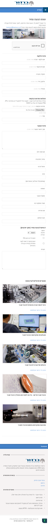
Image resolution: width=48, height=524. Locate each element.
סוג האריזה (41, 210)
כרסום (43, 483)
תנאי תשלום (41, 218)
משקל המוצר (41, 196)
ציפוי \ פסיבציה (40, 159)
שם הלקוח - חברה (39, 59)
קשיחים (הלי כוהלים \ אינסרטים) (35, 181)
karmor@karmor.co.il (13, 27)
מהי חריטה (39, 500)
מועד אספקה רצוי (39, 203)
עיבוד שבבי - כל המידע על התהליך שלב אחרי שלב (26, 495)
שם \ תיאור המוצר (39, 129)
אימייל (43, 89)
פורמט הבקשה (40, 106)
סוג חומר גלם (41, 152)
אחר (43, 116)
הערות (43, 249)
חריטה (43, 486)
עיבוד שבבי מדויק (39, 480)
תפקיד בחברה (40, 74)
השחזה (43, 188)
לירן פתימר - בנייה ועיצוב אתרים (23, 521)
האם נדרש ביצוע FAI (29, 238)
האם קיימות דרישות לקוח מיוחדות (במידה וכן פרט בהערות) (27, 243)
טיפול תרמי (41, 166)
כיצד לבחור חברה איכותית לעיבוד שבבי (32, 305)
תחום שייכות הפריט (43, 232)
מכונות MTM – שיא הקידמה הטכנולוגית (30, 508)
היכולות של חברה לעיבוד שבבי (35, 365)
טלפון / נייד (41, 81)
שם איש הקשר (41, 67)
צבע (43, 174)
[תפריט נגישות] (44, 520)
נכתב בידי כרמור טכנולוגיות (38, 310)
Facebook (44, 446)
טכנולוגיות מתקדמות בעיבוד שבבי (34, 335)
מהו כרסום (39, 497)
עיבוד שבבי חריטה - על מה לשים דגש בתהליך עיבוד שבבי (26, 395)
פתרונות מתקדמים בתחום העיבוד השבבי (32, 425)
